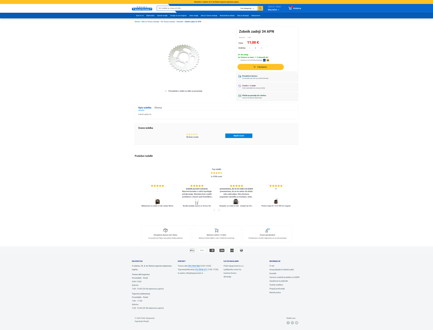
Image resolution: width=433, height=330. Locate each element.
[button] (214, 210)
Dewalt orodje (162, 15)
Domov (137, 22)
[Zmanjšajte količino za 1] (249, 48)
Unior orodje (193, 15)
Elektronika (150, 15)
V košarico (262, 67)
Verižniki (179, 22)
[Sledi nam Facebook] (288, 322)
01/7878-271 (201, 269)
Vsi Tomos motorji (168, 22)
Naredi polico (275, 292)
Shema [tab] (158, 107)
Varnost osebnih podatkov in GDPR (284, 277)
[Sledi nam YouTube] (296, 322)
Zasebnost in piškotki (278, 281)
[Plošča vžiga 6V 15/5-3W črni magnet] (276, 201)
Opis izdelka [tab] (144, 107)
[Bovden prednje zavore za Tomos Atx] (197, 201)
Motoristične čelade (227, 15)
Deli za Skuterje (243, 15)
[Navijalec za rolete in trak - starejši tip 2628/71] (236, 201)
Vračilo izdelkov (276, 285)
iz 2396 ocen (216, 176)
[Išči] (260, 8)
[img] (216, 173)
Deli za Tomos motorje (209, 15)
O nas (271, 266)
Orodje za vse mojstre (178, 15)
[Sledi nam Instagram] (292, 322)
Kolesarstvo (255, 15)
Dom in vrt (140, 15)
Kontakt (272, 273)
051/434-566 (194, 266)
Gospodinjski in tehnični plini (281, 269)
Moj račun (272, 9)
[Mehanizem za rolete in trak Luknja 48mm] (157, 201)
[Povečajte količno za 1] (261, 48)
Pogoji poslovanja (277, 288)
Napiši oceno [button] (239, 136)
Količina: (242, 48)
